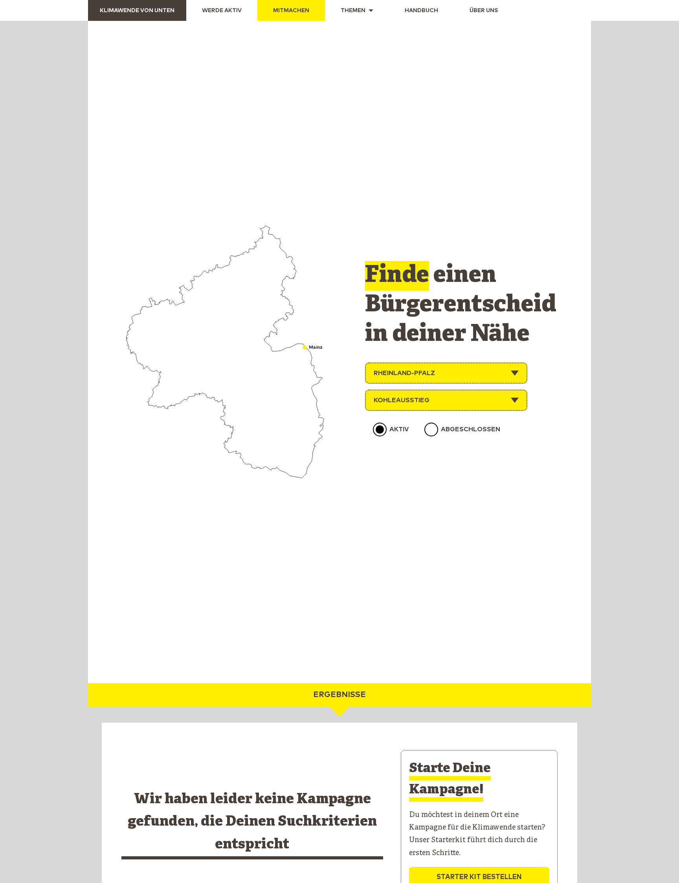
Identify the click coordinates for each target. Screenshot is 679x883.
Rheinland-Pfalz (404, 373)
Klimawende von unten (137, 10)
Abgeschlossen (470, 429)
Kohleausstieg (401, 400)
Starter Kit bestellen (479, 877)
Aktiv (399, 429)
